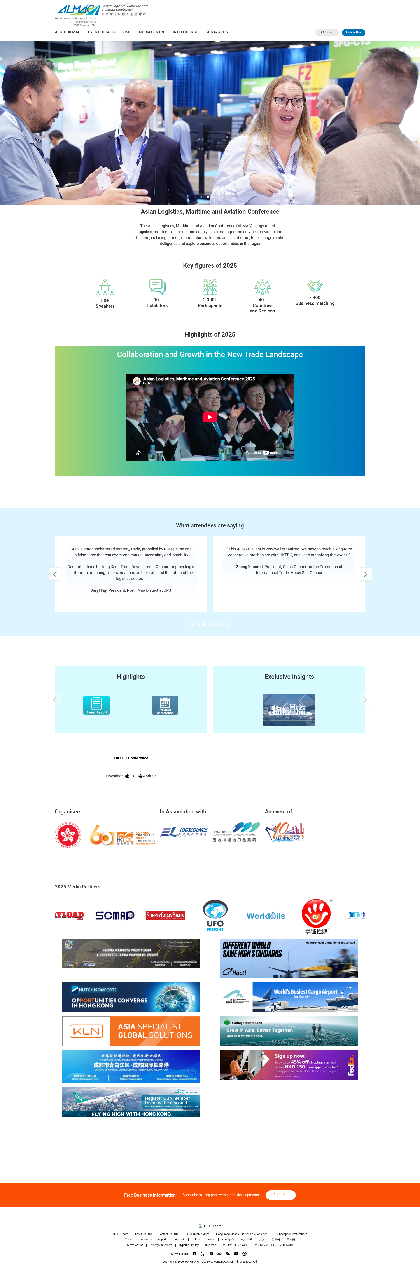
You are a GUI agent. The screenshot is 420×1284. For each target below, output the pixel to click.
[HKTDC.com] (210, 1226)
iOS (133, 776)
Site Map (210, 1245)
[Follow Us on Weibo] (219, 1254)
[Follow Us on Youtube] (236, 1254)
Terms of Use (135, 1245)
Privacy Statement (161, 1245)
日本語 (291, 1239)
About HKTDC (143, 1234)
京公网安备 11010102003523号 (274, 1245)
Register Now (353, 32)
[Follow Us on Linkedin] (211, 1254)
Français (180, 1239)
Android (150, 776)
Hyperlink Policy (189, 1245)
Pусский (246, 1239)
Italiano (196, 1239)
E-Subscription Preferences (290, 1234)
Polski (211, 1239)
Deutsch (146, 1239)
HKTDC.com (120, 1234)
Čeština (130, 1239)
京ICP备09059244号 (235, 1245)
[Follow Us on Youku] (244, 1254)
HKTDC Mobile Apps (197, 1234)
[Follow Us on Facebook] (194, 1254)
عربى (261, 1239)
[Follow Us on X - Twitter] (203, 1254)
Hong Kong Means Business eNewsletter (241, 1234)
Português (228, 1239)
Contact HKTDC (168, 1234)
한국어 (275, 1239)
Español (163, 1239)
